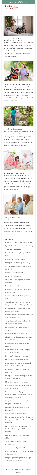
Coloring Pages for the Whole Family (16, 414)
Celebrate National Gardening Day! (16, 259)
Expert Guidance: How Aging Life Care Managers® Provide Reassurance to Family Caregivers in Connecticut (18, 394)
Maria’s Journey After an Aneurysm (16, 334)
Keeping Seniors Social (12, 217)
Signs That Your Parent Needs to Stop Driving (19, 246)
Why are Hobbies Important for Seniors (17, 84)
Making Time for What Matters (14, 173)
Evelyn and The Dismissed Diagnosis (16, 356)
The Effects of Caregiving (13, 129)
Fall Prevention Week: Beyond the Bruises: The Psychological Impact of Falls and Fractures (18, 429)
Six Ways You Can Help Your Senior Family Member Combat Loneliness (18, 39)
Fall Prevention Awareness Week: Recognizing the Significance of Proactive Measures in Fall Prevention (19, 420)
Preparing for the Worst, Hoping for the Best (18, 242)
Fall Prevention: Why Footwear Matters (17, 359)
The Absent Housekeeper (13, 249)
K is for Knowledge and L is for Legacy (16, 382)
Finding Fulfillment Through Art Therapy (17, 263)
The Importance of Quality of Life (15, 448)
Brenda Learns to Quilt (12, 286)
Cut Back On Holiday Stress (13, 276)
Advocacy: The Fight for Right (14, 273)
